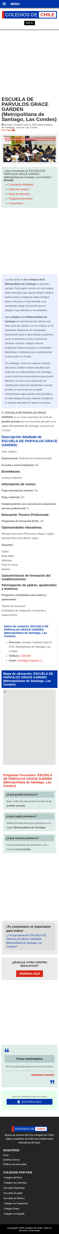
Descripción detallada (21, 184)
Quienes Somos (11, 1159)
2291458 (26, 656)
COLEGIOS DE (30, 14)
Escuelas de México (14, 1198)
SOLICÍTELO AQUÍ (31, 1101)
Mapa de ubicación (19, 194)
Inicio (5, 1155)
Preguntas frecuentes (21, 198)
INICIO (29, 23)
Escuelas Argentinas (14, 1188)
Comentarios (16, 203)
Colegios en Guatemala (16, 1203)
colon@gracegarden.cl (29, 660)
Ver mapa (7, 130)
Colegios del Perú (13, 1177)
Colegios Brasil (11, 1208)
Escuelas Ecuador (13, 1193)
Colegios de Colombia (15, 1182)
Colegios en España (14, 1213)
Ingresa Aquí (29, 973)
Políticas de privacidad (14, 1164)
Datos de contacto (19, 189)
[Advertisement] (29, 62)
